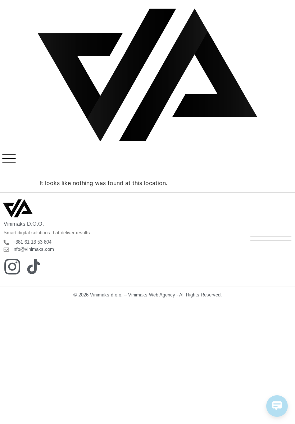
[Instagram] (12, 267)
